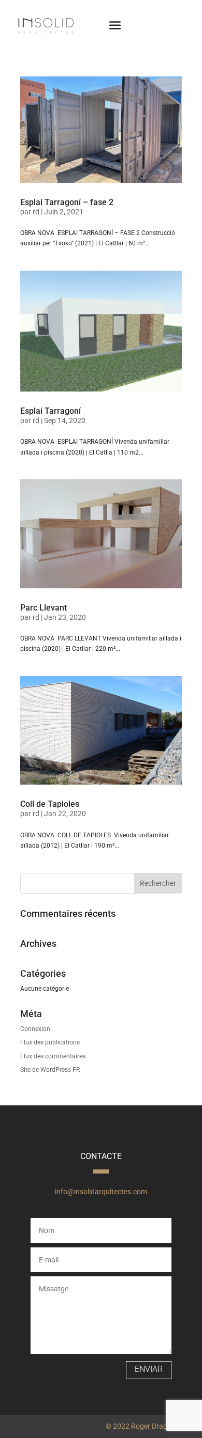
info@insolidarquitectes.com (101, 1191)
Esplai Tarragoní (50, 411)
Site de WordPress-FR (50, 1069)
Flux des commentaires (52, 1056)
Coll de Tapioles (49, 804)
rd (36, 212)
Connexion (35, 1029)
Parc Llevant (43, 608)
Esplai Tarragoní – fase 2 (66, 202)
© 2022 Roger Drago (138, 1426)
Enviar (149, 1369)
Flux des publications (50, 1042)
